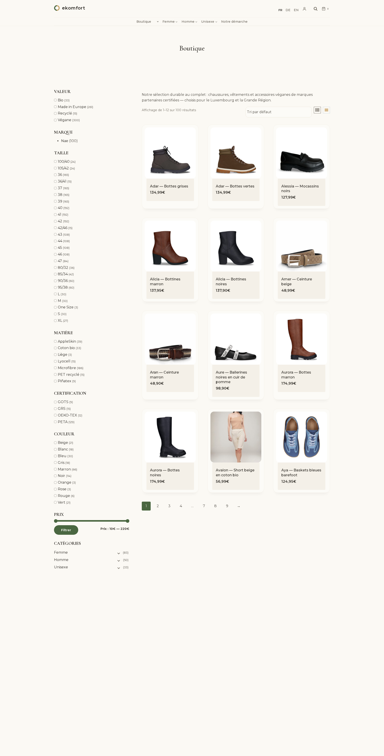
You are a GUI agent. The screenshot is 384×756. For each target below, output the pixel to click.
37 (60, 188)
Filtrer (66, 530)
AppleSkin (67, 341)
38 (60, 195)
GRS (62, 408)
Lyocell (64, 361)
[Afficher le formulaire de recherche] (316, 9)
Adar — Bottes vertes (235, 186)
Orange (64, 482)
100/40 (64, 161)
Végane (64, 120)
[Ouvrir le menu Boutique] (157, 21)
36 (60, 175)
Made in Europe (72, 107)
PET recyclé (68, 374)
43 (60, 234)
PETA (63, 422)
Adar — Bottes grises (169, 186)
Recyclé (65, 113)
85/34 (63, 274)
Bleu (62, 456)
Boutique (143, 22)
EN (296, 10)
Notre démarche (234, 22)
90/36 (63, 281)
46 (60, 254)
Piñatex (64, 381)
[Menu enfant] (118, 553)
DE (288, 10)
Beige (63, 442)
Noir (61, 476)
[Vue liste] (326, 110)
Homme (61, 560)
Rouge (64, 496)
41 (59, 214)
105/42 (63, 168)
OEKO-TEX (67, 415)
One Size (66, 307)
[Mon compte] (304, 9)
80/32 (63, 267)
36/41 (62, 181)
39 (60, 201)
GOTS (63, 402)
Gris (61, 462)
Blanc (63, 449)
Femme (61, 552)
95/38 (63, 287)
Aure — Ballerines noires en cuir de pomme (231, 377)
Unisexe (61, 567)
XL (60, 320)
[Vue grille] (317, 110)
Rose (62, 489)
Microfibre (67, 368)
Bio (60, 100)
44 (60, 241)
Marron (64, 469)
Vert (61, 502)
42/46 (62, 228)
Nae (64, 141)
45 (60, 247)
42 (60, 221)
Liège (62, 354)
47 (60, 261)
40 (60, 208)
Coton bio (66, 348)
